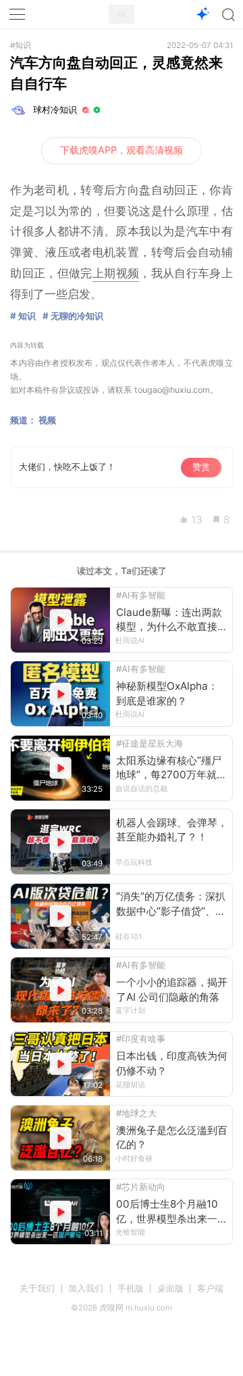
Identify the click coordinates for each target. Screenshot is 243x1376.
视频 (47, 419)
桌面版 (170, 1288)
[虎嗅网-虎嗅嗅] (202, 14)
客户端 (210, 1288)
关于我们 (37, 1288)
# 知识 (23, 315)
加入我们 (85, 1288)
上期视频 (115, 273)
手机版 (130, 1288)
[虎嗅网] (121, 14)
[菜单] (17, 14)
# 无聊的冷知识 (73, 315)
